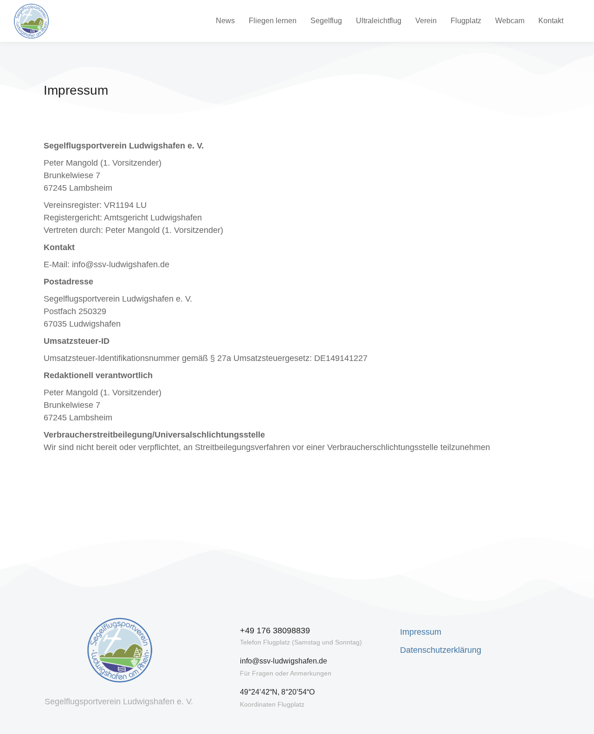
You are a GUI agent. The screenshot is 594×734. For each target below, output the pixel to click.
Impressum (420, 632)
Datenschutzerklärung (440, 650)
